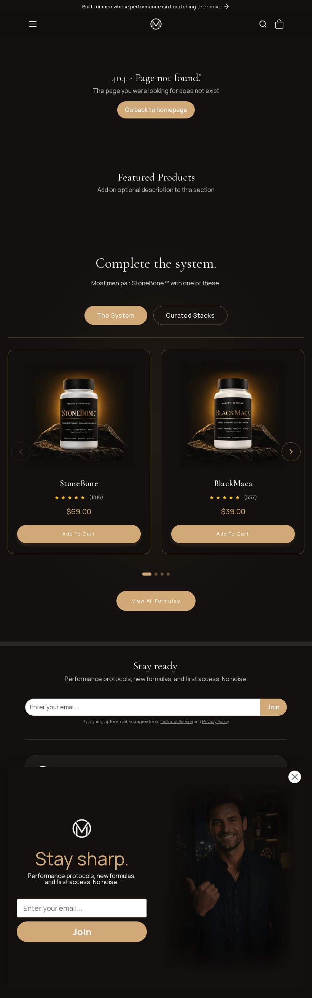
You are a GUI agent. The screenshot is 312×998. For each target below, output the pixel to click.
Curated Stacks (190, 315)
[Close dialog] (294, 777)
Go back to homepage (156, 110)
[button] (33, 24)
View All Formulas (156, 600)
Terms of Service (177, 721)
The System (116, 315)
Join (273, 707)
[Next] (291, 451)
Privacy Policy (215, 721)
